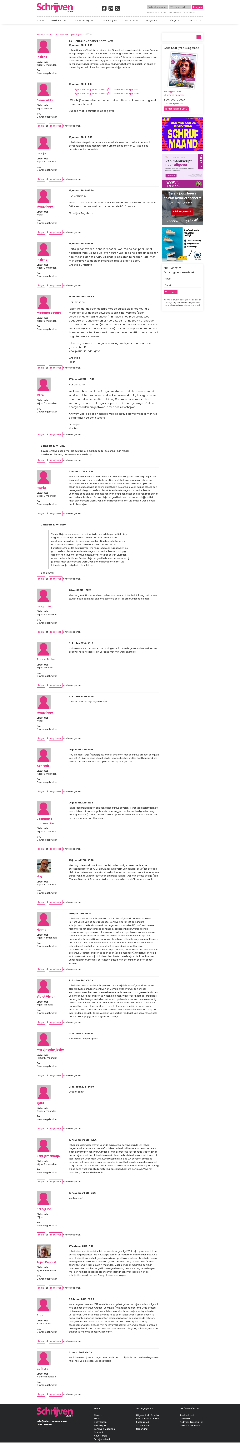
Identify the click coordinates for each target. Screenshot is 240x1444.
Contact (193, 20)
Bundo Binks (46, 659)
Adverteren (100, 1435)
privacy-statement (192, 305)
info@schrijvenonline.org (52, 1421)
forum (49, 34)
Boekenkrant (187, 1415)
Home (40, 20)
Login (41, 125)
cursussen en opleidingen (68, 34)
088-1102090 (44, 1424)
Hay (39, 876)
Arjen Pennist (46, 1262)
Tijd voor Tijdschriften (191, 1422)
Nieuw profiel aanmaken (157, 12)
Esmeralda (45, 100)
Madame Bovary (49, 313)
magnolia (44, 606)
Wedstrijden (109, 20)
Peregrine (44, 1209)
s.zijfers (42, 1368)
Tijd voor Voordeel (190, 1425)
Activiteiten (131, 20)
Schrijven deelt (102, 1439)
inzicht (42, 57)
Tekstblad (185, 1418)
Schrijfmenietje (48, 1156)
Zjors (40, 1103)
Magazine (151, 20)
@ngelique (45, 207)
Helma (41, 930)
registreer (55, 125)
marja (41, 153)
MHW (40, 395)
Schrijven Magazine (104, 1429)
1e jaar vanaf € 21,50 (176, 108)
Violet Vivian (46, 997)
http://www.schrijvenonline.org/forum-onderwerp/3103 (103, 89)
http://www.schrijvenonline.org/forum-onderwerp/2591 (104, 93)
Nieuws (98, 1415)
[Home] (56, 8)
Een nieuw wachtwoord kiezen (182, 12)
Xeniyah (43, 766)
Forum (97, 1418)
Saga (40, 1315)
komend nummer (174, 95)
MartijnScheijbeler (50, 1050)
